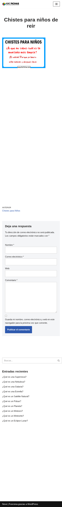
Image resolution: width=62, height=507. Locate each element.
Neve (4, 504)
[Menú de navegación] (56, 4)
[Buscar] (59, 360)
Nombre (9, 245)
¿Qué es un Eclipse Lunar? (15, 420)
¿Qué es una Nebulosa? (13, 382)
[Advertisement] (31, 104)
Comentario (11, 280)
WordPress (32, 504)
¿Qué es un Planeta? (12, 406)
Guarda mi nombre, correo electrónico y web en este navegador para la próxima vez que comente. (30, 321)
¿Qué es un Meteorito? (13, 416)
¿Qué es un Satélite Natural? (15, 396)
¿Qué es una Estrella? (12, 391)
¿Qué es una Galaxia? (12, 386)
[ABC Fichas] (10, 4)
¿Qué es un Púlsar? (11, 401)
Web (7, 268)
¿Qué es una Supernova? (14, 377)
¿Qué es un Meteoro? (12, 411)
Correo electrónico (14, 256)
